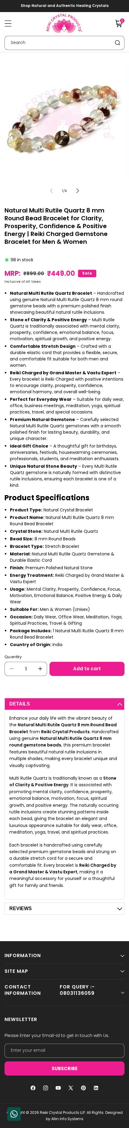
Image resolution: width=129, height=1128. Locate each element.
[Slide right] (77, 190)
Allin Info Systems (67, 1118)
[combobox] (64, 43)
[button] (8, 23)
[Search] (117, 42)
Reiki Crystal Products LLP (62, 1112)
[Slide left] (51, 190)
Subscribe (64, 1068)
